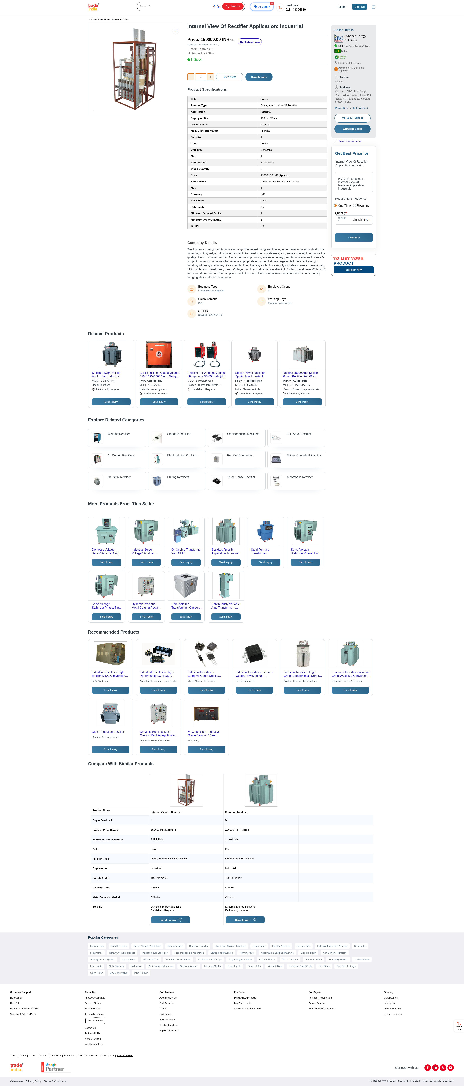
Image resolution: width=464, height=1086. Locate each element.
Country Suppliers (392, 1008)
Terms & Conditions (55, 1081)
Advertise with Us (168, 998)
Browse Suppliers (317, 1003)
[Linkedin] (435, 1067)
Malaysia (56, 1055)
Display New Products (245, 998)
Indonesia (69, 1055)
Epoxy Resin (129, 959)
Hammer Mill (247, 952)
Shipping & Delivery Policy (23, 1014)
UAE (80, 1055)
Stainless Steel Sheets (178, 959)
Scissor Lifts (303, 946)
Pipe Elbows (141, 972)
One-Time (344, 205)
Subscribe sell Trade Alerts (322, 1008)
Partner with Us (92, 1033)
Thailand (44, 1055)
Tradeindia (93, 19)
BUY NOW (230, 76)
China (23, 1055)
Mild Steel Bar (151, 959)
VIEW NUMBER (352, 118)
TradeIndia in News (94, 1014)
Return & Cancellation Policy (24, 1008)
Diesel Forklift (308, 952)
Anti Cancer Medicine (160, 966)
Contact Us (90, 1028)
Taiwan (32, 1055)
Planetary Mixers (338, 959)
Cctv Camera (116, 966)
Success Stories (93, 1003)
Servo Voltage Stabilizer (147, 946)
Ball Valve (136, 966)
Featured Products (393, 1014)
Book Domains (167, 1003)
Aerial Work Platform (334, 952)
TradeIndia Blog (93, 1008)
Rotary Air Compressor (122, 952)
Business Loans (167, 1019)
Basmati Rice (175, 946)
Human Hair (97, 946)
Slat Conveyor (290, 959)
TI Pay (163, 1008)
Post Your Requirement (320, 998)
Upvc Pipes (96, 972)
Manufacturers (391, 998)
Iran (112, 1055)
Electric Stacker (281, 946)
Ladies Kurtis (362, 959)
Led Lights (96, 966)
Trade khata (165, 1014)
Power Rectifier (120, 19)
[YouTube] (450, 1067)
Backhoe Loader (198, 946)
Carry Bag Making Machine (230, 946)
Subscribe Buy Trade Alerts (247, 1008)
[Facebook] (427, 1067)
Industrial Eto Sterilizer (155, 952)
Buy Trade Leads (242, 1003)
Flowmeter (96, 952)
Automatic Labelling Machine (277, 952)
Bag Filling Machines (240, 959)
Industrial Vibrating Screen (332, 946)
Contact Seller (352, 128)
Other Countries (125, 1055)
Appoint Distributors (169, 1030)
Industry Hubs (390, 1003)
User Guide (15, 1003)
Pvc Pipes (324, 966)
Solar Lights (234, 966)
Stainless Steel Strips (210, 959)
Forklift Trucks (119, 946)
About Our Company (95, 998)
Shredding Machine (222, 952)
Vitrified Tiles (275, 966)
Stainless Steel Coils (300, 966)
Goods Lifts (254, 966)
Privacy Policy (34, 1081)
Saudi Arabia (92, 1055)
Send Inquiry (259, 76)
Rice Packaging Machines (189, 952)
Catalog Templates (169, 1025)
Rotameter (360, 946)
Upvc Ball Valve (118, 972)
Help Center (16, 998)
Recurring (363, 205)
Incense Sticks (212, 966)
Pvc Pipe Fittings (346, 966)
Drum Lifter (259, 946)
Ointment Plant (313, 959)
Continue (354, 237)
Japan (13, 1055)
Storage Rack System (102, 959)
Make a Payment (93, 1039)
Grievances (16, 1081)
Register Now (353, 269)
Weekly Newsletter (94, 1044)
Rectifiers (106, 19)
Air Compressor (189, 966)
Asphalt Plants (267, 959)
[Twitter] (443, 1067)
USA (104, 1055)
